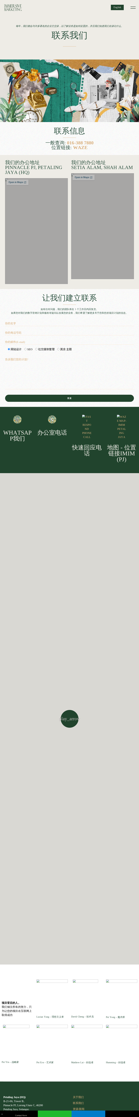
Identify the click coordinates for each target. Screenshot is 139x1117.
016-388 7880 (80, 142)
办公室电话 (52, 432)
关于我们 (78, 1097)
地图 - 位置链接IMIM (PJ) (121, 453)
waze (80, 147)
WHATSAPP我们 (17, 435)
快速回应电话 (87, 450)
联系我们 (78, 1103)
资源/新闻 (78, 1109)
